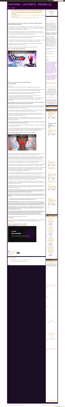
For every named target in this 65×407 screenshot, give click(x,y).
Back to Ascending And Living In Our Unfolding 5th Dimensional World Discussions (26, 17)
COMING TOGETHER (51, 97)
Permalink (11, 259)
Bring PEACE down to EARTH (51, 348)
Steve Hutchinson (18, 15)
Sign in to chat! (58, 406)
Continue (49, 128)
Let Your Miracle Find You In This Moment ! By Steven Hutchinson (52, 131)
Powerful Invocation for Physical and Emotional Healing (50, 241)
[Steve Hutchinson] (9, 12)
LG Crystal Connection (51, 334)
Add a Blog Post (49, 213)
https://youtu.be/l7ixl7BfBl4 (22, 225)
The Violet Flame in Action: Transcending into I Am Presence (50, 230)
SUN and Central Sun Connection (51, 285)
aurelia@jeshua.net (11, 221)
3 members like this (14, 251)
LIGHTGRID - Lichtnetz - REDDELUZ (29, 4)
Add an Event (49, 108)
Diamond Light (51, 321)
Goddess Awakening (52, 333)
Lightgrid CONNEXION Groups (51, 86)
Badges (44, 405)
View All (56, 213)
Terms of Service (55, 405)
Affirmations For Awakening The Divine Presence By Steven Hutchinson (52, 175)
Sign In (52, 0)
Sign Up (49, 0)
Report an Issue (49, 405)
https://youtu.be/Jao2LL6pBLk (13, 133)
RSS (8, 264)
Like (10, 251)
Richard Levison (17, 259)
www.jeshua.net (14, 220)
